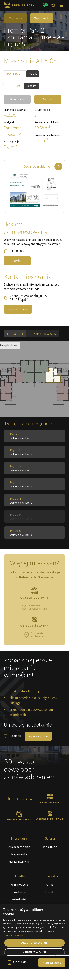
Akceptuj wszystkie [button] (34, 942)
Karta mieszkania (18, 309)
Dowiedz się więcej (13, 934)
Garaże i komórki (19, 861)
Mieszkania (15, 18)
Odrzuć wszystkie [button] (34, 952)
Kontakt (50, 892)
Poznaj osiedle (19, 884)
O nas (49, 884)
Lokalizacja (19, 892)
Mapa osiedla (41, 18)
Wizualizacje (50, 847)
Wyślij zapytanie (38, 736)
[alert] (34, 936)
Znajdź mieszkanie (19, 847)
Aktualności (19, 899)
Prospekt (47, 99)
